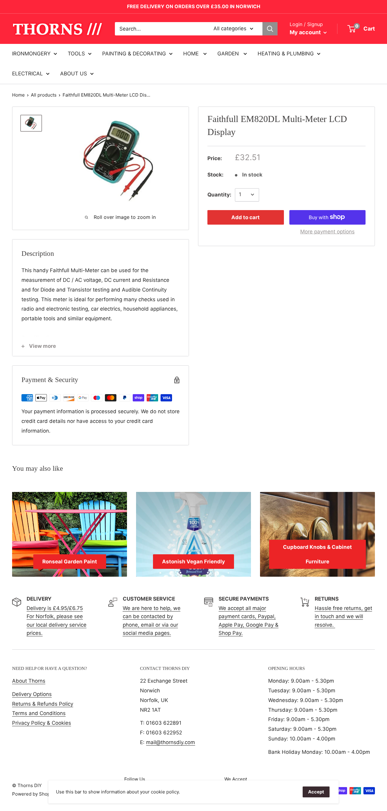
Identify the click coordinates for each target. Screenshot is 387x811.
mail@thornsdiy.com (170, 742)
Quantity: (219, 194)
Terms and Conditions (39, 713)
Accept (316, 792)
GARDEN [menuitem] (228, 54)
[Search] (270, 28)
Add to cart (245, 217)
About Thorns (28, 681)
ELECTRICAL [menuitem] (27, 74)
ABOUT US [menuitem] (73, 74)
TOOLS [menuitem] (76, 54)
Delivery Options (32, 694)
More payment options (327, 231)
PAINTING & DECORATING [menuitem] (134, 54)
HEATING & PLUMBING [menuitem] (286, 54)
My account (306, 32)
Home (18, 95)
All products (44, 95)
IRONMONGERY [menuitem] (31, 54)
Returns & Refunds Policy (42, 704)
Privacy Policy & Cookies (41, 723)
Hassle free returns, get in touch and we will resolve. (343, 616)
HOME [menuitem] (191, 54)
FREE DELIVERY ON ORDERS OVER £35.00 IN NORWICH (193, 6)
